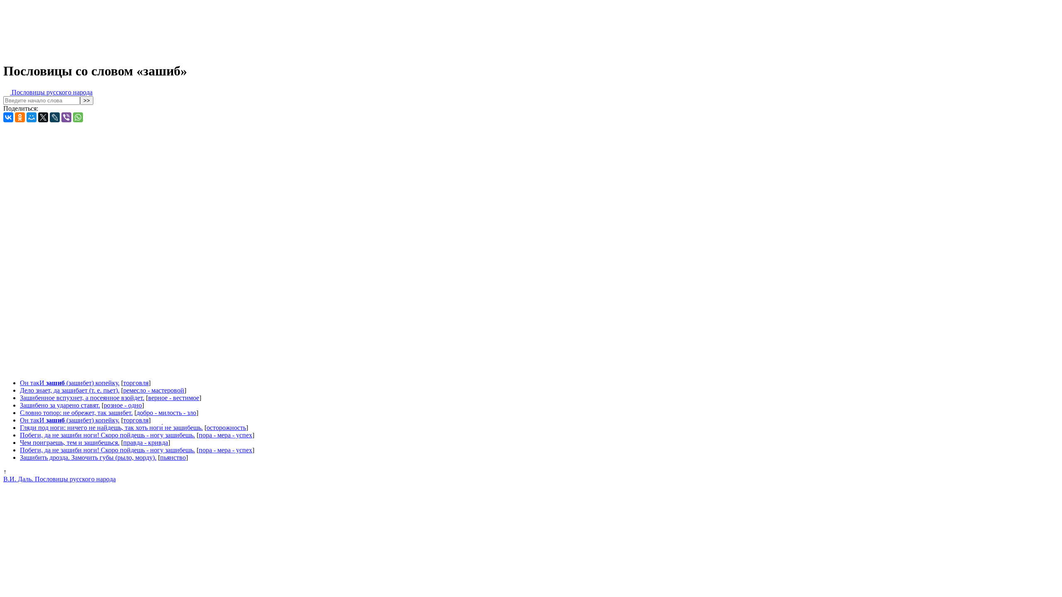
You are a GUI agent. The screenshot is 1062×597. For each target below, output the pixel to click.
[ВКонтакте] (8, 117)
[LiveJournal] (55, 117)
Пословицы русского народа (51, 92)
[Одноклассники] (20, 117)
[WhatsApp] (78, 117)
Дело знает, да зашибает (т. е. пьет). (69, 390)
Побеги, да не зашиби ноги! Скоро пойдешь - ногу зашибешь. (107, 435)
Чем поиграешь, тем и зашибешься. (69, 442)
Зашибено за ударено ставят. (60, 405)
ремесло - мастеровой (153, 390)
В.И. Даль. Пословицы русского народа (59, 479)
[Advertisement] (206, 28)
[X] (43, 117)
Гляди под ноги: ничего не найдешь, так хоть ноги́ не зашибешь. (111, 427)
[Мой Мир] (32, 117)
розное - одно (123, 405)
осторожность (226, 427)
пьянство (173, 457)
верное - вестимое (173, 397)
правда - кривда (145, 442)
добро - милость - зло (166, 412)
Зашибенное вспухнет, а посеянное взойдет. (82, 397)
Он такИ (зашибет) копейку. (69, 382)
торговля (136, 382)
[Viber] (66, 117)
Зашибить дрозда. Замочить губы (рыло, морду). (88, 457)
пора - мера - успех (225, 435)
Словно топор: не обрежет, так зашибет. (76, 412)
